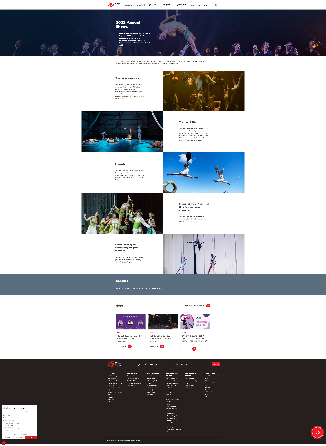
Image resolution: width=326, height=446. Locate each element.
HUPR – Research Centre (172, 378)
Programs (128, 5)
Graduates (207, 389)
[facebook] (139, 364)
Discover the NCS (209, 382)
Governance (208, 387)
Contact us (207, 380)
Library (168, 397)
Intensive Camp (132, 385)
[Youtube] (156, 364)
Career (206, 378)
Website (169, 394)
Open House (150, 394)
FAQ (206, 385)
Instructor (112, 399)
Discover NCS (195, 5)
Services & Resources (173, 406)
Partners (169, 390)
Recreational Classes (133, 378)
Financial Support (172, 416)
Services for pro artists (172, 411)
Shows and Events (152, 5)
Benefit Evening (151, 392)
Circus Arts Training (113, 378)
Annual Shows (150, 376)
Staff (206, 396)
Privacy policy (135, 440)
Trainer (111, 401)
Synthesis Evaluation (153, 387)
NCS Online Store (209, 392)
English (206, 5)
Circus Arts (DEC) (114, 380)
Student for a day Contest (212, 376)
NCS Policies (170, 427)
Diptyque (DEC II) (152, 378)
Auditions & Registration (114, 376)
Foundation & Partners (181, 5)
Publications (170, 392)
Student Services (170, 413)
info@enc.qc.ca (157, 288)
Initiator (111, 397)
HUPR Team (170, 387)
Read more (121, 346)
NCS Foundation (189, 378)
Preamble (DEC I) (152, 385)
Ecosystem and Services (167, 5)
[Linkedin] (151, 364)
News (119, 332)
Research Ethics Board (172, 408)
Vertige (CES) (151, 390)
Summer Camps (131, 380)
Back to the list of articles (194, 306)
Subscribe (182, 364)
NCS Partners (189, 390)
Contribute (189, 387)
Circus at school (131, 376)
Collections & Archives (173, 399)
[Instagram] (145, 364)
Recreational (140, 5)
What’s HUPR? (171, 380)
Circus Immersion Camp (134, 383)
